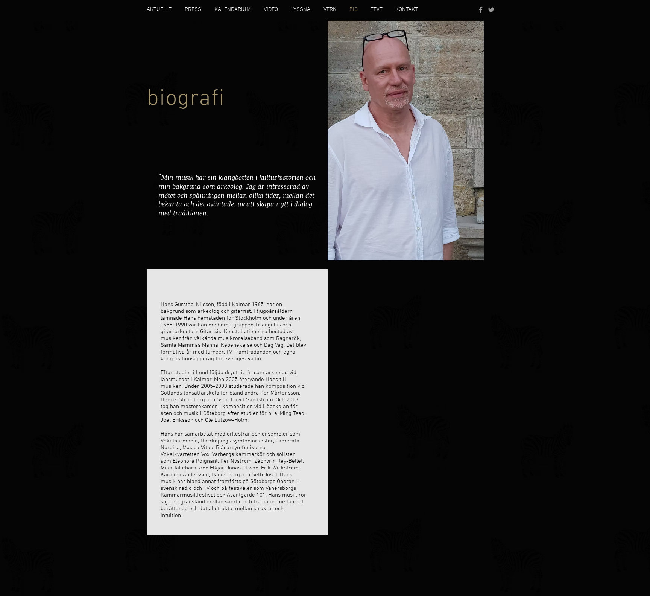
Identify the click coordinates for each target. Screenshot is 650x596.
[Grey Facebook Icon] (481, 10)
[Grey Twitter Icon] (491, 10)
